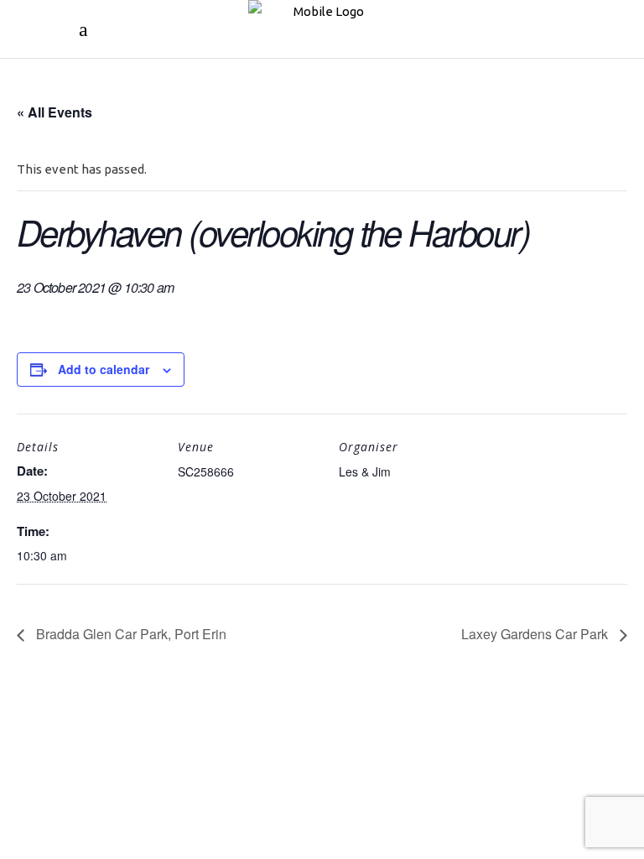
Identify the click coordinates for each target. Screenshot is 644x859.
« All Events (54, 112)
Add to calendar (103, 369)
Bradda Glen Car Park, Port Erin (129, 633)
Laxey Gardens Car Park (536, 633)
